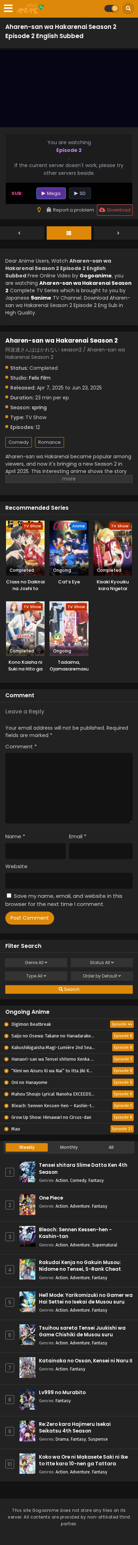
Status (100, 962)
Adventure (80, 1206)
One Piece (51, 1198)
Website (16, 866)
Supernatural (104, 1244)
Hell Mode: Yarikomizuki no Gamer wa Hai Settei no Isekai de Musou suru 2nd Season (86, 1302)
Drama (62, 1439)
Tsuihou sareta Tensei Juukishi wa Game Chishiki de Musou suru (82, 1331)
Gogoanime (96, 275)
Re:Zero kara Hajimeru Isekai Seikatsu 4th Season (75, 1427)
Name (15, 836)
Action (62, 1180)
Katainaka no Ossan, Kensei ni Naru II (85, 1360)
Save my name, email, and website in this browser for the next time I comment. (63, 900)
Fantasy (96, 1180)
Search (71, 989)
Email (77, 836)
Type (34, 976)
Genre (34, 962)
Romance (49, 442)
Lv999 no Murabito (62, 1392)
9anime (41, 297)
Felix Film (40, 377)
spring (39, 407)
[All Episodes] (69, 233)
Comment (21, 746)
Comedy (18, 442)
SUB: (17, 193)
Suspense (98, 1439)
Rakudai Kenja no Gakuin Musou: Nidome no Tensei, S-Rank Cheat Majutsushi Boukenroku (80, 1269)
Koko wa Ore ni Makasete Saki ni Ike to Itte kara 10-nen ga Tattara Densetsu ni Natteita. (83, 1464)
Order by (100, 976)
